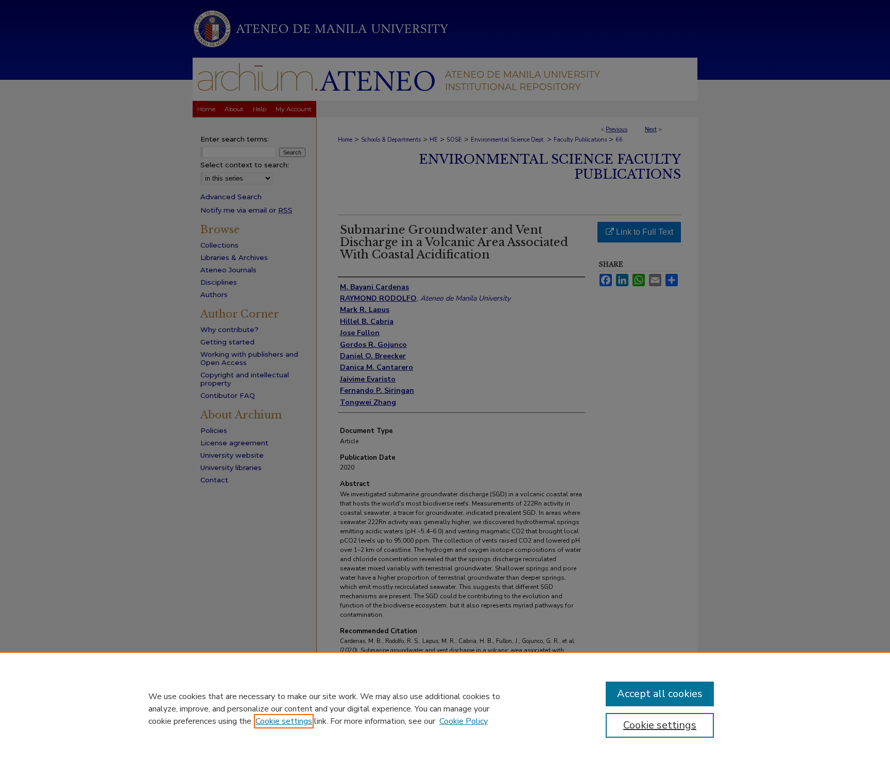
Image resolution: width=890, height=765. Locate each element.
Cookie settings (283, 721)
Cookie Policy (463, 721)
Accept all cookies (660, 694)
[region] (445, 708)
